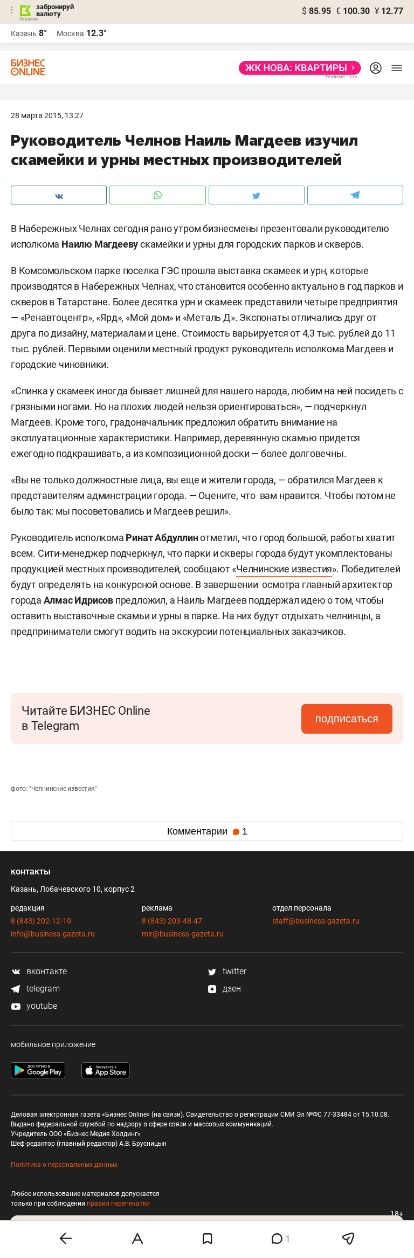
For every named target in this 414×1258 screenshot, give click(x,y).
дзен (230, 988)
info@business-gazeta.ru (53, 933)
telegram (42, 988)
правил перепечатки (118, 1203)
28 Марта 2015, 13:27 (47, 115)
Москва (70, 33)
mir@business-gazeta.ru (183, 933)
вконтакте (45, 971)
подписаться (346, 718)
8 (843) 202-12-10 (41, 921)
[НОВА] (296, 68)
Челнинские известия (284, 569)
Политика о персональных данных (64, 1164)
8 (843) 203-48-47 (172, 921)
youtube (40, 1006)
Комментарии (207, 831)
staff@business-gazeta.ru (316, 921)
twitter (233, 971)
